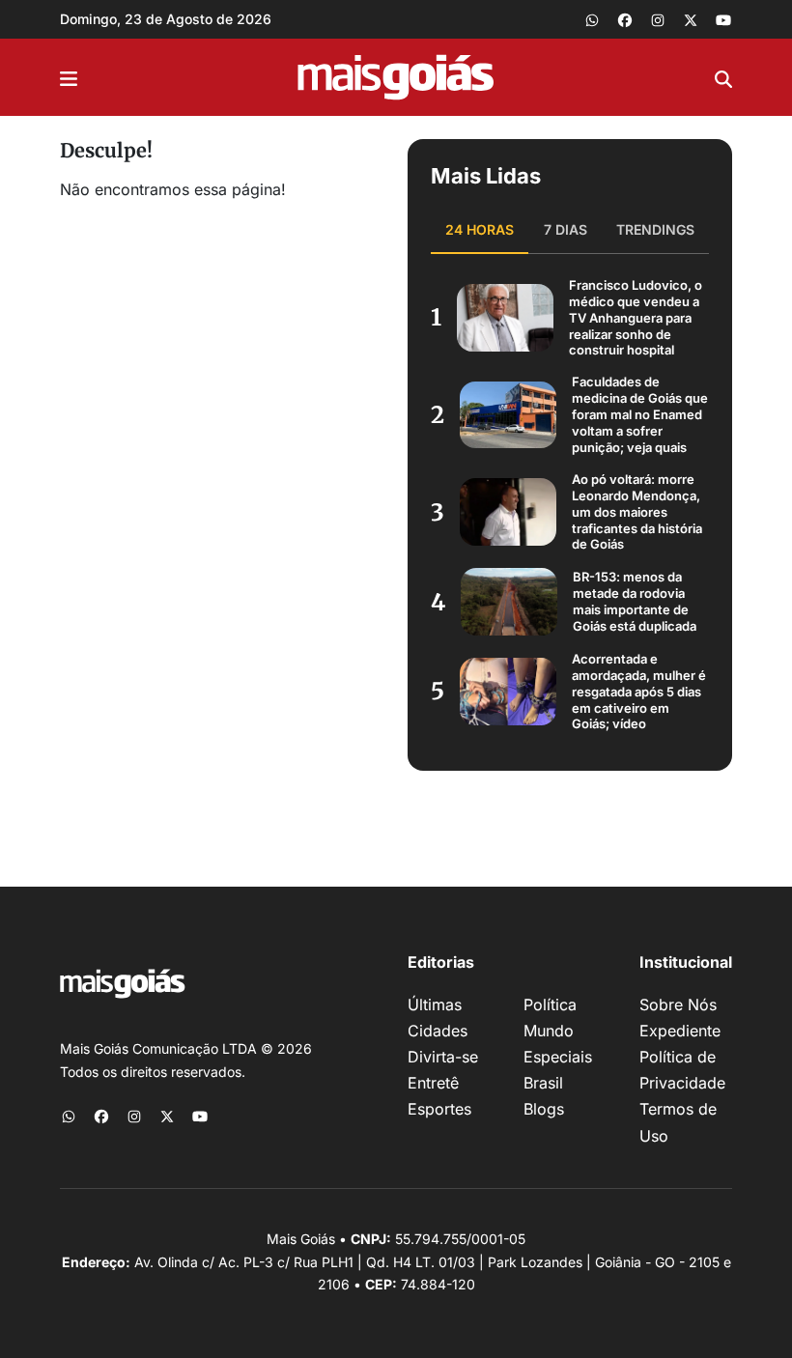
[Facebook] (625, 19)
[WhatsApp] (592, 19)
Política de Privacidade (682, 1069)
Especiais (557, 1056)
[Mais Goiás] (396, 77)
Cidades (437, 1030)
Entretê (433, 1082)
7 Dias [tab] (565, 229)
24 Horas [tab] (479, 229)
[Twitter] (690, 19)
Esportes (439, 1108)
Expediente (680, 1030)
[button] (68, 77)
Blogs (543, 1108)
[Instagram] (657, 19)
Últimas (435, 1004)
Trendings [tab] (655, 229)
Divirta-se (443, 1056)
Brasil (543, 1082)
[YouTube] (723, 19)
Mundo (548, 1030)
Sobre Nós (678, 1004)
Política (550, 1004)
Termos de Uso (678, 1122)
